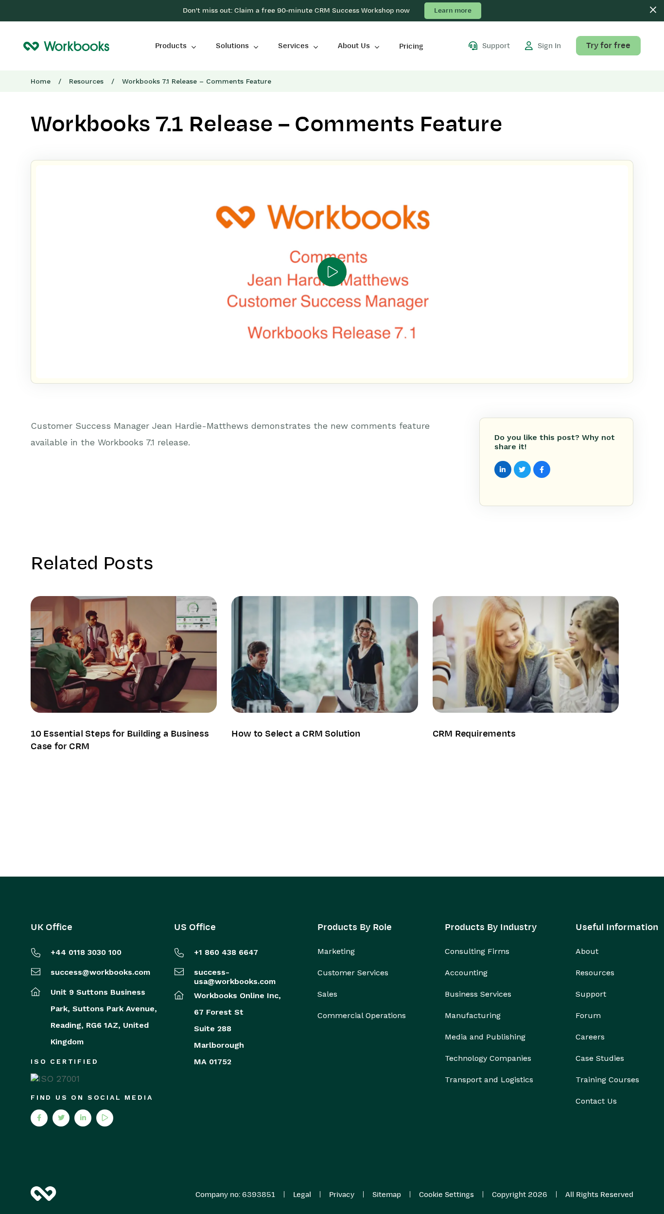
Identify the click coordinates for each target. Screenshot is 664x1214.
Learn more (453, 10)
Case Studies (600, 1058)
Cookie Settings (446, 1194)
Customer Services (352, 973)
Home (41, 81)
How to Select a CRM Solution (295, 734)
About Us (354, 46)
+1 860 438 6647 (226, 952)
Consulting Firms (477, 951)
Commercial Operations (361, 1016)
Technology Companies (488, 1058)
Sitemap (386, 1194)
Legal (302, 1194)
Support (591, 994)
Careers (590, 1037)
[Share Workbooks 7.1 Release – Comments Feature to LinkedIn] (502, 469)
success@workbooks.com (100, 972)
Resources (86, 81)
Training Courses (607, 1080)
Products (171, 46)
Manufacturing (473, 1016)
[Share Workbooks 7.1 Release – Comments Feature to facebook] (541, 469)
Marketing (336, 951)
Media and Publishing (485, 1037)
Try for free (608, 45)
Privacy (341, 1194)
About (587, 951)
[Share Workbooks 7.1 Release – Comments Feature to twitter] (522, 469)
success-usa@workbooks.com (235, 977)
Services (293, 46)
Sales (327, 994)
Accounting (466, 973)
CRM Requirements (474, 734)
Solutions (232, 46)
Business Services (478, 994)
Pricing (411, 46)
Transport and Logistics (489, 1080)
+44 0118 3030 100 (86, 952)
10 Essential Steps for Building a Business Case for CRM (120, 740)
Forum (588, 1016)
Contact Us (596, 1101)
